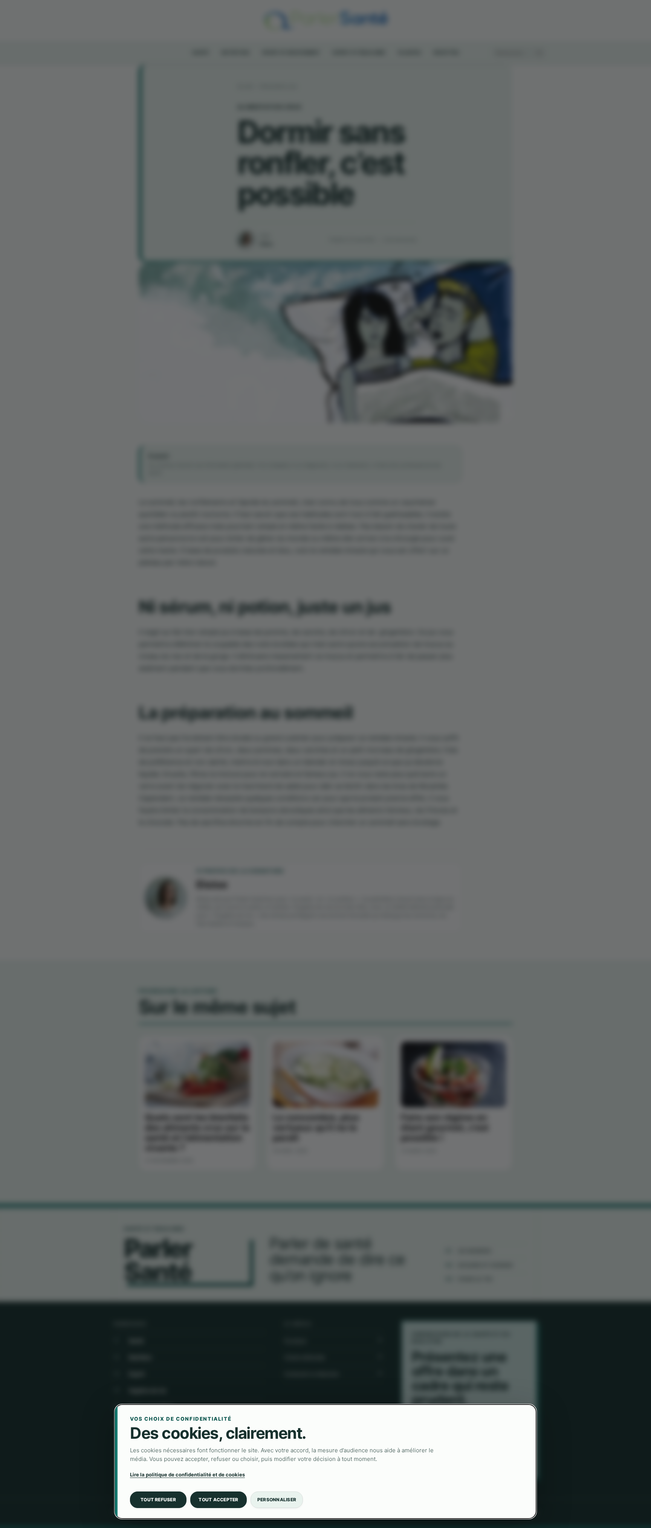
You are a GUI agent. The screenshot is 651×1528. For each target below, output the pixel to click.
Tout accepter (218, 1499)
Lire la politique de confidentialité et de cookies (187, 1475)
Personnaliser (276, 1499)
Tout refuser (158, 1499)
